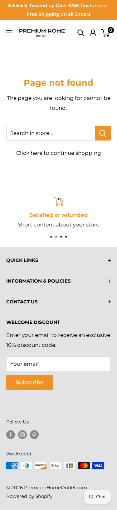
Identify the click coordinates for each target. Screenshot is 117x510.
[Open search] (80, 32)
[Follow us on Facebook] (10, 434)
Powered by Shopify (29, 496)
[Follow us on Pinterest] (34, 434)
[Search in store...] (103, 133)
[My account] (93, 32)
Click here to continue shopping (58, 153)
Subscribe (30, 382)
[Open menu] (9, 32)
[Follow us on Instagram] (22, 434)
